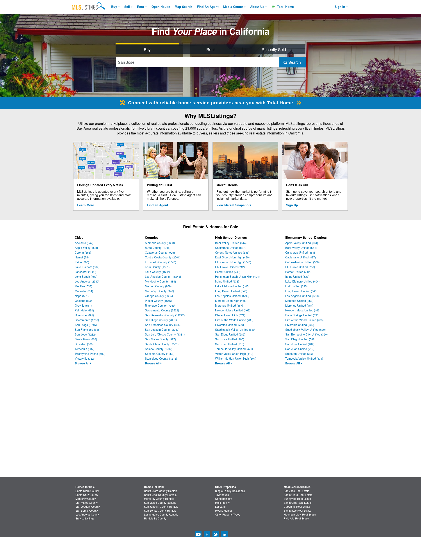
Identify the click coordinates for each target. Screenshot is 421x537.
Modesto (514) (84, 291)
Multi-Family (222, 502)
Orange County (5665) (159, 296)
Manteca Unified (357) (299, 301)
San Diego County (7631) (161, 320)
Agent (208, 6)
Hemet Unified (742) (227, 272)
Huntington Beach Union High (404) (237, 276)
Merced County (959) (158, 286)
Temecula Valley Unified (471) (234, 349)
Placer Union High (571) (230, 315)
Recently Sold (274, 49)
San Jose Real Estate (296, 491)
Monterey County (85, 498)
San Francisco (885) (87, 329)
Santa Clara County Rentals (160, 491)
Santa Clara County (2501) (161, 344)
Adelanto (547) (84, 243)
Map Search (183, 6)
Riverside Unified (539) (229, 325)
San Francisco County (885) (162, 325)
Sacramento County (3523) (162, 310)
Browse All (82, 363)
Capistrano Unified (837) (230, 248)
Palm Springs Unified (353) (302, 315)
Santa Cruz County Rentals (160, 494)
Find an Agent (157, 205)
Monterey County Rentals (159, 498)
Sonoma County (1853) (159, 354)
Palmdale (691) (84, 310)
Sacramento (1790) (87, 320)
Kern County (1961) (157, 267)
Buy (114, 6)
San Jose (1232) (85, 334)
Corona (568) (83, 252)
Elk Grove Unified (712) (230, 267)
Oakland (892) (84, 301)
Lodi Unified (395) (296, 286)
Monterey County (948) (159, 291)
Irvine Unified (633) (227, 281)
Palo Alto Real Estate (296, 518)
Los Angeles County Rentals (161, 514)
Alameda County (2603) (160, 243)
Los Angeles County (87, 514)
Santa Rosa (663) (86, 339)
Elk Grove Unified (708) (300, 267)
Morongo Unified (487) (229, 305)
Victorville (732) (85, 358)
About (257, 6)
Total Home (285, 6)
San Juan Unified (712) (299, 349)
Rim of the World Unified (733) (234, 320)
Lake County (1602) (157, 272)
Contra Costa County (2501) (162, 257)
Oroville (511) (83, 305)
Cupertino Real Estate (297, 506)
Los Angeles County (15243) (163, 276)
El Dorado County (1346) (160, 262)
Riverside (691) (84, 315)
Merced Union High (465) (230, 301)
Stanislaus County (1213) (161, 358)
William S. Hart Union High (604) (235, 358)
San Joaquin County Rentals (161, 506)
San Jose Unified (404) (299, 344)
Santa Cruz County (86, 494)
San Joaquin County (87, 506)
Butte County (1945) (157, 248)
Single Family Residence (230, 491)
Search (294, 62)
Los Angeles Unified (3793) (232, 296)
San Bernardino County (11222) (165, 315)
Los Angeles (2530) (87, 281)
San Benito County (86, 510)
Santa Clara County (87, 491)
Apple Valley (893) (86, 248)
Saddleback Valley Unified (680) (235, 329)
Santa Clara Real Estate (298, 494)
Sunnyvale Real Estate (297, 498)
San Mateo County (86, 502)
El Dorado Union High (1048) (233, 262)
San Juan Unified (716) (229, 344)
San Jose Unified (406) (229, 339)
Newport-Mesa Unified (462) (232, 310)
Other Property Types (227, 514)
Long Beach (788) (86, 276)
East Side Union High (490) (232, 257)
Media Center (233, 6)
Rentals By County (155, 518)
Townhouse (222, 494)
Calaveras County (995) (160, 252)
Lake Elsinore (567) (87, 267)
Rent (140, 6)
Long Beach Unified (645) (231, 291)
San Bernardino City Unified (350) (306, 334)
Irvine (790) (82, 262)
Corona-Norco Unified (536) (232, 252)
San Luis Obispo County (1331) (165, 334)
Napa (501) (82, 296)
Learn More (85, 205)
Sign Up (292, 205)
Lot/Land (220, 506)
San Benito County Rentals (160, 510)
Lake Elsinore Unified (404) (302, 281)
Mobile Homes (223, 510)
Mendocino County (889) (160, 281)
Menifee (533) (83, 286)
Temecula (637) (84, 349)
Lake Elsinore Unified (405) (232, 286)
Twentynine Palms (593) (90, 354)
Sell (127, 6)
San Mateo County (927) (160, 339)
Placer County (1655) (158, 301)
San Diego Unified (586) (230, 334)
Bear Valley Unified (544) (230, 243)
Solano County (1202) (158, 349)
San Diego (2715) (86, 325)
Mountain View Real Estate (300, 514)
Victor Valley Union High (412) (234, 354)
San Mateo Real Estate (297, 510)
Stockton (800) (84, 344)
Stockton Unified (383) (299, 354)
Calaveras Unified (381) (300, 252)
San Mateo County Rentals (160, 502)
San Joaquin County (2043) (162, 329)
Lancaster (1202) (85, 272)
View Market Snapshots (234, 205)
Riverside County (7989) (160, 305)
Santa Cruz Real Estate (298, 502)
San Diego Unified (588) (300, 339)
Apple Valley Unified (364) (301, 243)
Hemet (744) (82, 257)
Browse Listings (84, 518)
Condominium (223, 498)
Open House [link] (161, 6)
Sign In (340, 6)
